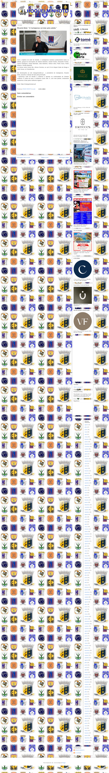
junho (86, 429)
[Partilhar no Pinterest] (44, 89)
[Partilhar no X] (42, 89)
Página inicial (44, 157)
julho (86, 427)
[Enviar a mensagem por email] (39, 89)
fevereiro (87, 439)
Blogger (63, 762)
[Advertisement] (43, 142)
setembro (87, 451)
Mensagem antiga (64, 157)
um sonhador (78, 752)
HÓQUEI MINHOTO (79, 750)
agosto (86, 424)
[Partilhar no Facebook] (43, 89)
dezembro (87, 444)
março (86, 436)
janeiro (86, 441)
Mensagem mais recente (23, 157)
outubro (86, 449)
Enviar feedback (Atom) (46, 161)
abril (86, 434)
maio (86, 432)
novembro (87, 446)
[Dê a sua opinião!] (40, 89)
